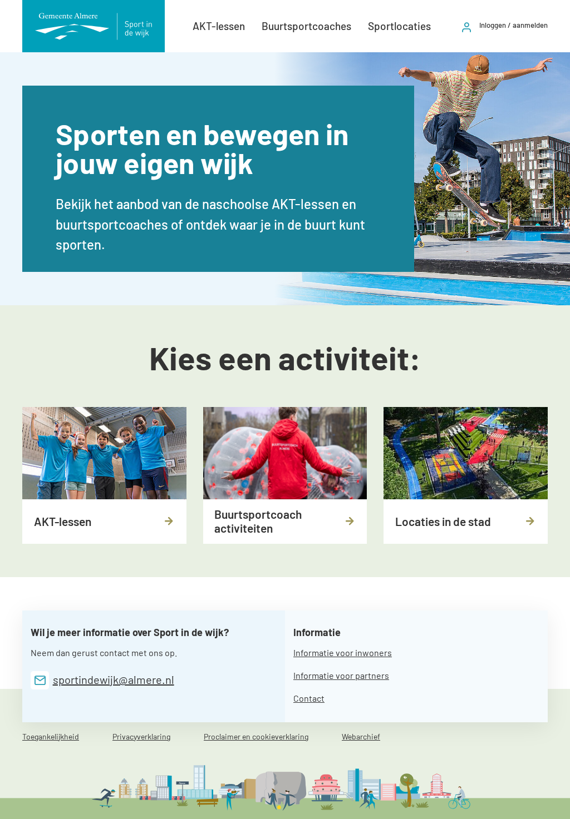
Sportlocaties (399, 25)
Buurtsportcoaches (306, 25)
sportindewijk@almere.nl (113, 679)
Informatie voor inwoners (342, 652)
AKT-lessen (219, 25)
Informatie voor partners (341, 675)
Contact (309, 698)
